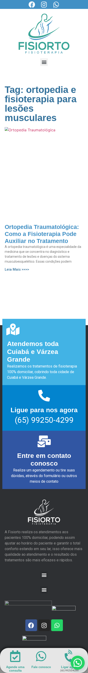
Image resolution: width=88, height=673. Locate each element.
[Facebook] (32, 4)
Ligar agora (69, 667)
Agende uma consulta (15, 669)
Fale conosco (41, 667)
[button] (44, 62)
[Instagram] (44, 4)
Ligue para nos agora (44, 410)
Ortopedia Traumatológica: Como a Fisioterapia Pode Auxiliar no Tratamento (42, 234)
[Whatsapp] (56, 4)
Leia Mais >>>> (17, 269)
